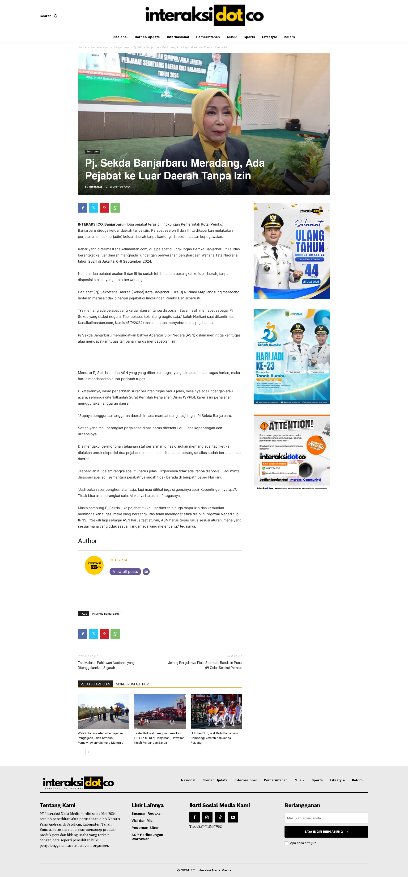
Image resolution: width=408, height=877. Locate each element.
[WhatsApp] (115, 208)
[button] (50, 16)
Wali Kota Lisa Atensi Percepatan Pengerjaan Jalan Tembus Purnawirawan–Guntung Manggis (100, 737)
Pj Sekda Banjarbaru (105, 613)
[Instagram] (207, 817)
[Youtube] (233, 817)
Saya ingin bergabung (323, 831)
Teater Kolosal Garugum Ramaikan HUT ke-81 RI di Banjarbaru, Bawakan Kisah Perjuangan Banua (159, 737)
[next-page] (88, 752)
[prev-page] (81, 752)
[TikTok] (220, 817)
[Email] (146, 571)
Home (82, 47)
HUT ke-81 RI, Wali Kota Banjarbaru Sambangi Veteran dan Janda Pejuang (214, 737)
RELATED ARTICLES (95, 684)
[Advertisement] (160, 358)
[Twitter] (93, 208)
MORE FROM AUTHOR (132, 684)
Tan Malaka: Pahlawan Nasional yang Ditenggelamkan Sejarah (106, 665)
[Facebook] (82, 208)
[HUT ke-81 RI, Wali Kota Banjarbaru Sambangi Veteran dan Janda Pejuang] (216, 711)
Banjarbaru (121, 47)
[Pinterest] (104, 208)
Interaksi (95, 186)
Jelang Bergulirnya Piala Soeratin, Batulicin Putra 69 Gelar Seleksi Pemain (205, 665)
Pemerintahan (100, 47)
